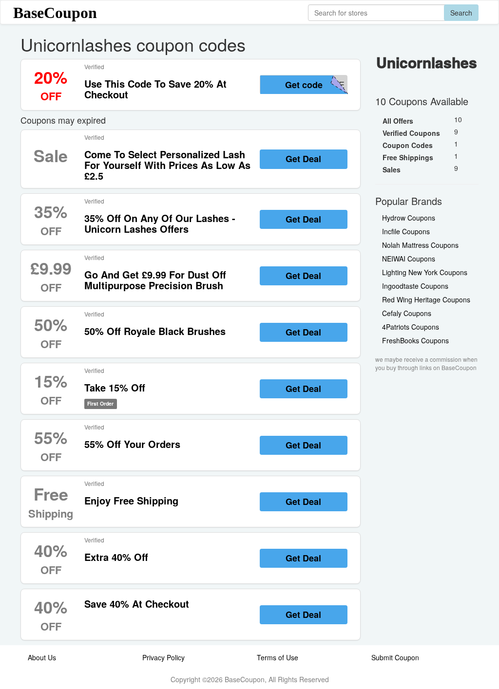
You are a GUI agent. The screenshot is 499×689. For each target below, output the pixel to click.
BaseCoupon (55, 12)
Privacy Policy (163, 657)
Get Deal (303, 158)
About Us (42, 657)
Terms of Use (277, 657)
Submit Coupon (395, 657)
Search (461, 13)
